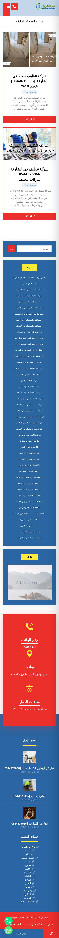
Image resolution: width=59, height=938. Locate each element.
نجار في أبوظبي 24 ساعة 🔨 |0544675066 (30, 768)
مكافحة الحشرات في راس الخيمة (29, 501)
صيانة (28, 861)
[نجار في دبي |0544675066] (29, 785)
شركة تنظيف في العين (29, 380)
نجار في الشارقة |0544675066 (29, 823)
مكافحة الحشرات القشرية (29, 453)
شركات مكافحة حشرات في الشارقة (29, 368)
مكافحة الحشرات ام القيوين (29, 465)
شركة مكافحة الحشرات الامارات (29, 386)
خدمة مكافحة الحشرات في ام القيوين (29, 314)
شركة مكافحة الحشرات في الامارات (29, 404)
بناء (27, 854)
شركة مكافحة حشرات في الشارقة (29, 429)
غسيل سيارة (27, 857)
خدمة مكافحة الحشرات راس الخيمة (29, 308)
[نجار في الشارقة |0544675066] (29, 813)
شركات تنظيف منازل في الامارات (29, 332)
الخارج (28, 879)
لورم (27, 887)
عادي (27, 868)
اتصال (28, 883)
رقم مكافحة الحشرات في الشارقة (29, 326)
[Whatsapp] (8, 930)
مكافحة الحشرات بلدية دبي (29, 471)
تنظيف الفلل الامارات (29, 283)
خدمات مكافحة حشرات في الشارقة (29, 289)
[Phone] (8, 921)
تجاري (28, 865)
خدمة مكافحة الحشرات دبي (29, 301)
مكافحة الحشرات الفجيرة (29, 447)
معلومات (27, 890)
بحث (11, 249)
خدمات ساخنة (28, 901)
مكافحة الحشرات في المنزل (29, 495)
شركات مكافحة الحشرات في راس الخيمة (29, 356)
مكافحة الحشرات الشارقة (29, 441)
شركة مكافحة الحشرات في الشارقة (29, 410)
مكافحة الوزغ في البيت (20, 513)
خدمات (27, 872)
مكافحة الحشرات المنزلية (29, 459)
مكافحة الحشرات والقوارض (29, 507)
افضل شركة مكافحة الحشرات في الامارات (29, 277)
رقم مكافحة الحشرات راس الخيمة (29, 320)
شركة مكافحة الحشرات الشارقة (29, 392)
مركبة (28, 850)
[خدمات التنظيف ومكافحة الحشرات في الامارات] (45, 6)
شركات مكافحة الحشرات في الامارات (29, 344)
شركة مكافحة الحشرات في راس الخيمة (29, 416)
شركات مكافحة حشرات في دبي (29, 374)
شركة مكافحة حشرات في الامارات (29, 422)
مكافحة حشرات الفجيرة (29, 519)
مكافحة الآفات (28, 847)
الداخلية (27, 876)
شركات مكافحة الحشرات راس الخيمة (29, 338)
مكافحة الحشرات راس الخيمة (29, 483)
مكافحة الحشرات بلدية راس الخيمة (29, 477)
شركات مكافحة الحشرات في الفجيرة (29, 350)
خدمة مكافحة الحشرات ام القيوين (29, 295)
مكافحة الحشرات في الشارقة (29, 489)
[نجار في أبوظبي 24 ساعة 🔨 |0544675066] (29, 757)
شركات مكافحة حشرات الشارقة (29, 362)
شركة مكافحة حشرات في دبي (29, 435)
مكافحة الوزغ (42, 513)
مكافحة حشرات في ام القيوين (29, 537)
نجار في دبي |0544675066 (29, 796)
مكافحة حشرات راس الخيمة (29, 531)
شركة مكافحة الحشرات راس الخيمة (29, 398)
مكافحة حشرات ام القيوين (29, 525)
